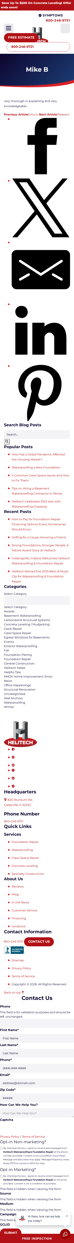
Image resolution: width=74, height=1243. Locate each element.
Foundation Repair (25, 842)
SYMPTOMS (53, 15)
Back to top (12, 992)
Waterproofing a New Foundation (36, 467)
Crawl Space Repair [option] (17, 633)
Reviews (18, 886)
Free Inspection (37, 1238)
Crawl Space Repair (25, 858)
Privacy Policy (21, 968)
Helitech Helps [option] (14, 668)
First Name (9, 1030)
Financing (19, 918)
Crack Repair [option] (13, 628)
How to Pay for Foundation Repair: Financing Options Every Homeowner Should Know (39, 524)
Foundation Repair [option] (17, 659)
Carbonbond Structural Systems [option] (27, 620)
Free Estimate (21, 37)
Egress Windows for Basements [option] (27, 637)
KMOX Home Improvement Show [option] (28, 676)
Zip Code (7, 1089)
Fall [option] (6, 650)
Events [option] (9, 641)
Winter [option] (9, 707)
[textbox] (37, 600)
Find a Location (28, 20)
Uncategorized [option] (14, 694)
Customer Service (24, 910)
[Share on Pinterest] (41, 393)
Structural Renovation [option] (20, 689)
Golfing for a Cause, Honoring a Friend (39, 537)
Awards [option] (9, 611)
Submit (10, 1233)
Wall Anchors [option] (13, 698)
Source (5, 1193)
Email (5, 1075)
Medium (6, 1204)
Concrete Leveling (25, 866)
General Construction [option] (19, 663)
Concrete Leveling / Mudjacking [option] (27, 624)
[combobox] (37, 650)
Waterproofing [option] (14, 702)
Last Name (9, 1045)
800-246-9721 (58, 20)
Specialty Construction (28, 874)
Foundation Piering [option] (18, 655)
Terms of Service (23, 976)
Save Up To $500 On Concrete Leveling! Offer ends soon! (36, 5)
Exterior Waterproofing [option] (20, 646)
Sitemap (18, 960)
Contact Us (39, 942)
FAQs (15, 894)
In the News (20, 902)
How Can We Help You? (19, 1105)
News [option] (8, 681)
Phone (5, 1006)
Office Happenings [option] (17, 685)
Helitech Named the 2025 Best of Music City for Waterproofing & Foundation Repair (40, 576)
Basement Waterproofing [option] (22, 615)
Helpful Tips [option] (12, 672)
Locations (19, 926)
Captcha (6, 1120)
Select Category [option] (15, 607)
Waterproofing (22, 850)
